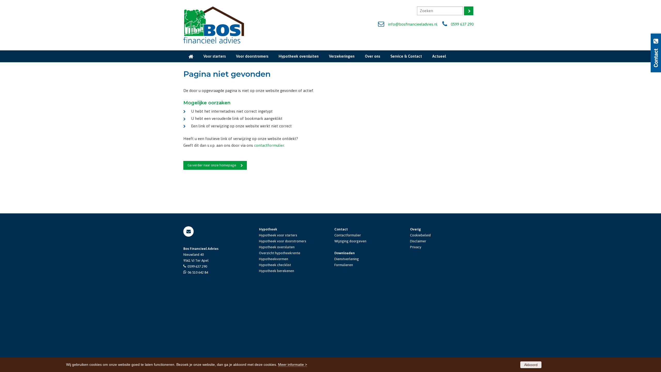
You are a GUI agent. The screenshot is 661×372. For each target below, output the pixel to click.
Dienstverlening (346, 259)
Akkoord (531, 365)
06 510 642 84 (198, 272)
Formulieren (343, 265)
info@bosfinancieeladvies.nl (412, 24)
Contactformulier (347, 235)
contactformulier (269, 145)
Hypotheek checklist (275, 265)
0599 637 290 (462, 24)
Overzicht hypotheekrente (279, 253)
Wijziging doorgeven (350, 241)
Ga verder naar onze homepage (211, 165)
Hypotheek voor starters (278, 235)
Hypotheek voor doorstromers (282, 241)
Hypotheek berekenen (276, 271)
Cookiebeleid (420, 235)
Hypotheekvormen (273, 259)
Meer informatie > (292, 364)
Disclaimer (418, 241)
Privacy (415, 247)
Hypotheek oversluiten (277, 247)
